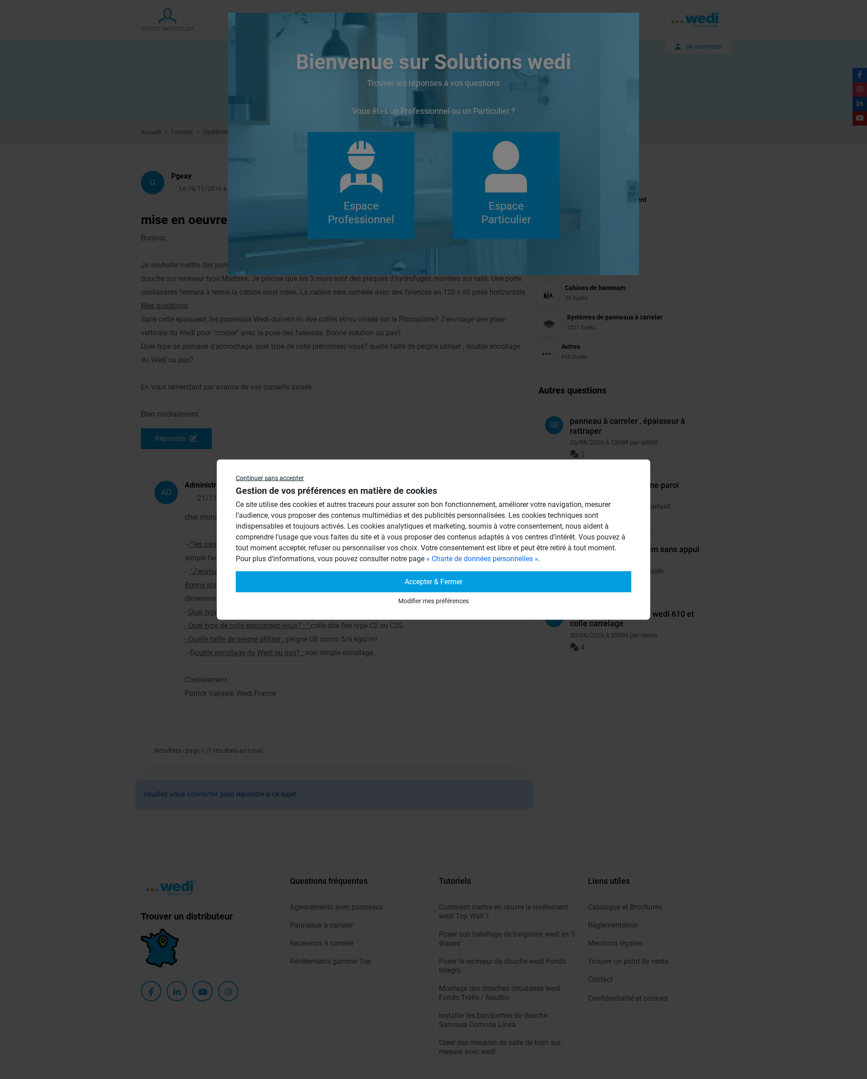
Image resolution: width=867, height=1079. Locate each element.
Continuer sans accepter (270, 478)
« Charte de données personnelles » (482, 558)
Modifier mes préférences (433, 601)
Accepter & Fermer (433, 581)
